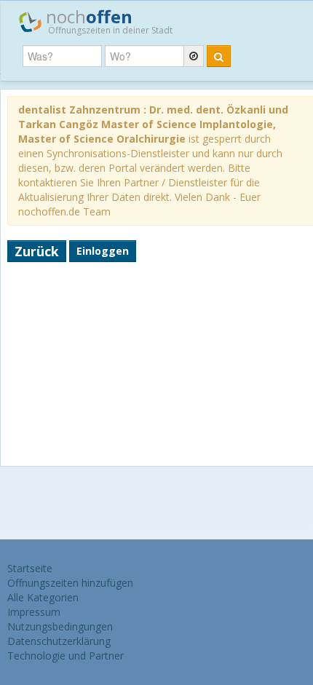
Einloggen (102, 251)
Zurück (37, 251)
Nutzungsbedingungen (60, 626)
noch (107, 20)
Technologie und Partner (65, 655)
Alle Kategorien (43, 597)
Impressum (33, 612)
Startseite (29, 568)
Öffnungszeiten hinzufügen (70, 583)
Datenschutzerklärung (59, 641)
